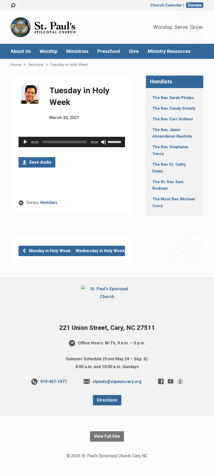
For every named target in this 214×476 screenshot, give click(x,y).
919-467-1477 (53, 381)
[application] (72, 142)
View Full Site (107, 436)
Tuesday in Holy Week (69, 64)
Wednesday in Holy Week (101, 250)
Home (16, 64)
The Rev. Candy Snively (173, 108)
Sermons (36, 64)
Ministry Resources (169, 51)
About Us (21, 51)
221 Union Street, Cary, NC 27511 (107, 327)
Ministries (77, 51)
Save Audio (39, 162)
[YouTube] (170, 381)
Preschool (108, 51)
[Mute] (103, 142)
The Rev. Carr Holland (172, 119)
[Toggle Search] (13, 5)
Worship (48, 51)
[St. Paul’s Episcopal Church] (107, 296)
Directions (107, 400)
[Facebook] (161, 381)
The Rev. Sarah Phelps (173, 97)
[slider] (115, 141)
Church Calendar (166, 5)
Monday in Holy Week (49, 250)
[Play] (25, 142)
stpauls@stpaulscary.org (116, 381)
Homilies (48, 202)
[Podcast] (180, 381)
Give (134, 51)
